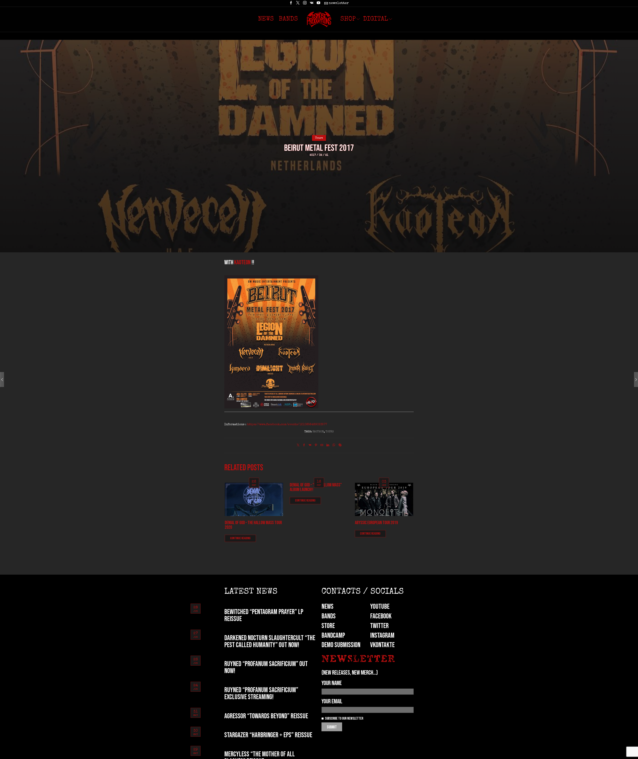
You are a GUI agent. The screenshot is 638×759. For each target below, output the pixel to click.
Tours (319, 138)
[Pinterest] (316, 445)
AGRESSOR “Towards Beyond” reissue (266, 716)
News (266, 19)
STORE (328, 626)
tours (329, 432)
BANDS (328, 616)
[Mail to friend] (322, 445)
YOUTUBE (379, 606)
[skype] (339, 445)
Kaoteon (318, 432)
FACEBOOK (381, 616)
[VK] (311, 3)
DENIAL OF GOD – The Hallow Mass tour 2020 (253, 525)
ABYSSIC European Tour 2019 (376, 522)
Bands (288, 19)
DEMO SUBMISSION (340, 645)
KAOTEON (243, 262)
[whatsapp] (334, 445)
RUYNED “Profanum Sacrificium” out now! (266, 667)
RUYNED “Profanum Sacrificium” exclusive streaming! (261, 693)
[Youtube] (318, 3)
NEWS (327, 606)
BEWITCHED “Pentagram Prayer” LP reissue (263, 615)
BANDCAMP (333, 635)
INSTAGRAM (382, 635)
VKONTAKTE (382, 645)
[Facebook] (291, 3)
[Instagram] (305, 3)
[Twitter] (298, 3)
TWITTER (379, 626)
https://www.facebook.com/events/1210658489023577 (287, 424)
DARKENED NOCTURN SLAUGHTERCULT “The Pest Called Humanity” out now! (269, 641)
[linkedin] (328, 445)
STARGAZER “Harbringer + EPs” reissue (268, 735)
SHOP (348, 19)
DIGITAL (375, 19)
